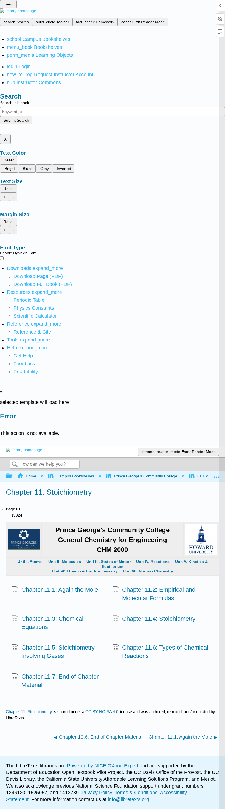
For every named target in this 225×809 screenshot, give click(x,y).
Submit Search (16, 120)
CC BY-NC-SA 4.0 (101, 711)
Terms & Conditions (136, 792)
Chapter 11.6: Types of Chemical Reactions (165, 651)
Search (14, 464)
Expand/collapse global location (216, 474)
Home (31, 476)
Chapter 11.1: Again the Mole (59, 589)
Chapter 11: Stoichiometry (29, 711)
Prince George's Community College (145, 476)
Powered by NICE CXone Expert (103, 765)
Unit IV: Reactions (153, 561)
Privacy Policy (96, 792)
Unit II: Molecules (64, 561)
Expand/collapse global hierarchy (12, 476)
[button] (24, 363)
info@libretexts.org (127, 799)
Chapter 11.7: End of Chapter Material (60, 680)
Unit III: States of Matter (109, 561)
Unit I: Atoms (30, 561)
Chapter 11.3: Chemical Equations (52, 623)
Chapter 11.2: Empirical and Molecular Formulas (158, 594)
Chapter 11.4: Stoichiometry (158, 618)
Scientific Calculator (35, 316)
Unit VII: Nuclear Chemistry (148, 571)
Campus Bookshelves (75, 476)
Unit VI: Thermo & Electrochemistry (84, 571)
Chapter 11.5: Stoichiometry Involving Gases (58, 651)
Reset (9, 160)
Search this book (14, 103)
